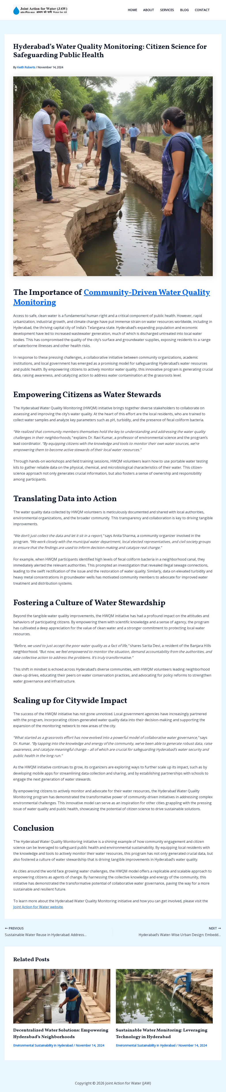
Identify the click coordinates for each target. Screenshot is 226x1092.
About (148, 10)
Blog (184, 10)
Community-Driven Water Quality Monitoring (111, 298)
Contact (202, 10)
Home (132, 10)
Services (167, 10)
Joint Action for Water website (38, 906)
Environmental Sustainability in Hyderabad (43, 1045)
